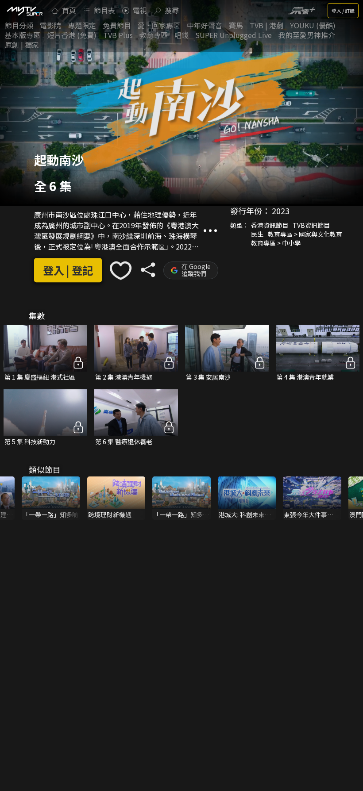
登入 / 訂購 (343, 10)
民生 (257, 234)
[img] (24, 11)
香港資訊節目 (269, 225)
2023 (281, 210)
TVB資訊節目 (311, 225)
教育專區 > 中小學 (276, 242)
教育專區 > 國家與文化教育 (305, 234)
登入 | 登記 (68, 270)
